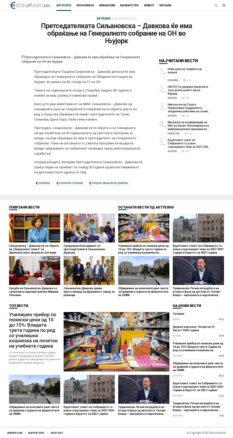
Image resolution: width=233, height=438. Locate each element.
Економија (85, 5)
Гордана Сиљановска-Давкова (110, 183)
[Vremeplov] (224, 5)
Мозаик (165, 5)
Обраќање (44, 183)
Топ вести (18, 306)
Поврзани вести (24, 207)
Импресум (14, 432)
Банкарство (129, 5)
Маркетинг (36, 432)
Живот (149, 5)
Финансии (107, 5)
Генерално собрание (71, 183)
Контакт (57, 432)
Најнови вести (187, 306)
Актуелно (63, 5)
